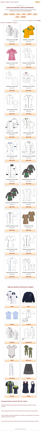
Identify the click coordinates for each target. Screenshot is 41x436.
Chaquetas (14, 22)
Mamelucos (28, 360)
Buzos (28, 306)
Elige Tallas (12, 43)
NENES (17, 16)
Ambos (12, 306)
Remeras (12, 396)
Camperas (28, 324)
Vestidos (29, 396)
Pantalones (12, 378)
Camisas (12, 324)
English (7, 2)
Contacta (12, 2)
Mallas (12, 360)
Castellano (2, 2)
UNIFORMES (23, 16)
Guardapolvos (28, 342)
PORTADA (2, 22)
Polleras (28, 378)
